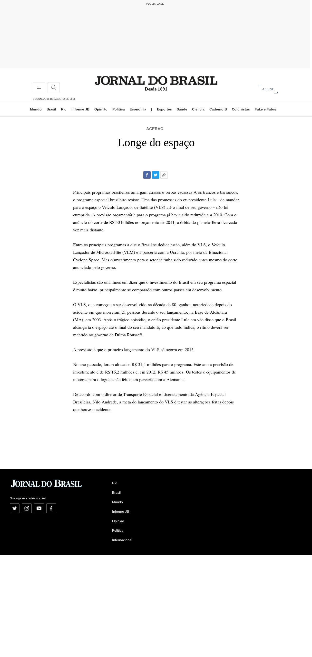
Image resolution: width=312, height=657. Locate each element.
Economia (138, 109)
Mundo (36, 109)
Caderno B (218, 109)
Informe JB (80, 109)
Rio (64, 109)
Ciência (198, 109)
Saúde (182, 109)
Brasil (51, 109)
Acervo (154, 129)
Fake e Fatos (265, 109)
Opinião (100, 109)
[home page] (156, 80)
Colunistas (241, 109)
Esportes (164, 109)
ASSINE (268, 89)
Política (118, 109)
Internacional (122, 540)
